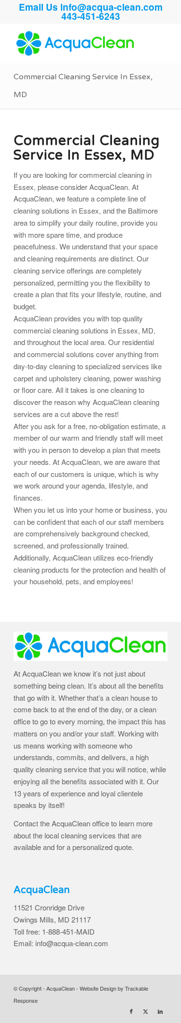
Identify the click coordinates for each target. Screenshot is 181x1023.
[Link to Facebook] (131, 1011)
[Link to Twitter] (146, 1011)
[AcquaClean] (75, 43)
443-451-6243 (90, 16)
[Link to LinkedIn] (160, 1011)
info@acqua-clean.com (111, 7)
